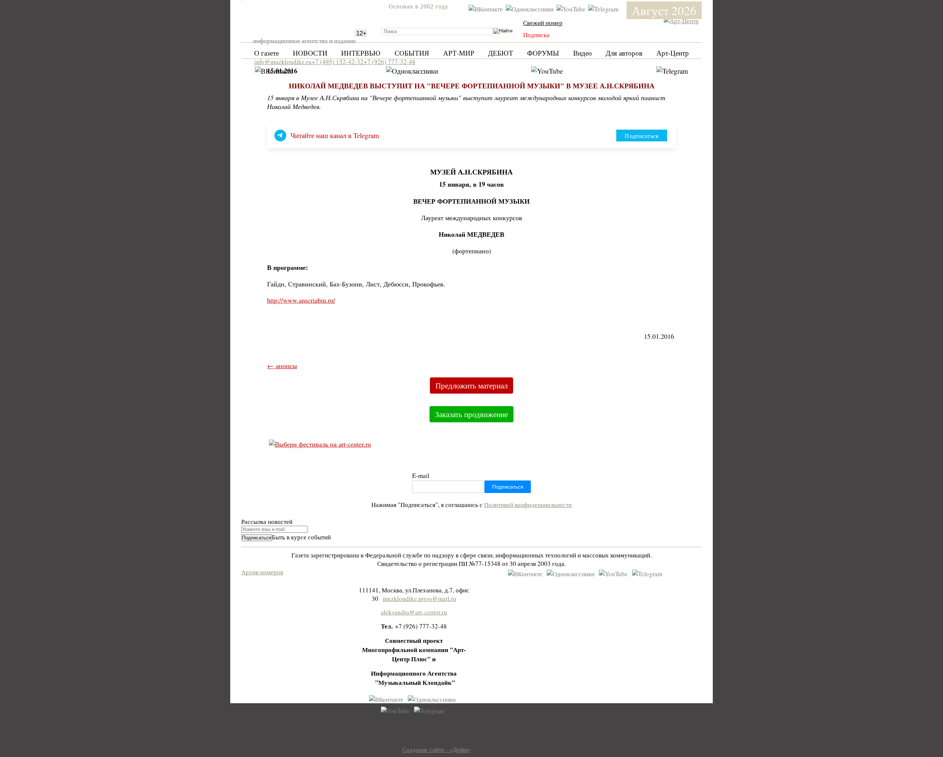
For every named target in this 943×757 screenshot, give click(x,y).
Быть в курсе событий (301, 537)
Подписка (536, 35)
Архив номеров (262, 572)
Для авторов (624, 52)
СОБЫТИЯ (412, 52)
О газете (266, 52)
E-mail (421, 475)
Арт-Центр (672, 52)
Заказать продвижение (471, 414)
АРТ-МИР (458, 52)
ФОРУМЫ (543, 52)
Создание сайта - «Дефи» (436, 749)
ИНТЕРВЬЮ (361, 52)
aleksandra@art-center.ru (414, 612)
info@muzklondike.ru (283, 61)
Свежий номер (542, 22)
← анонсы (282, 365)
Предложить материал (471, 385)
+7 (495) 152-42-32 (338, 61)
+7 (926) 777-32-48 (390, 61)
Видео (582, 52)
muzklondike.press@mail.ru (419, 598)
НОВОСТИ (310, 52)
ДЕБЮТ (500, 52)
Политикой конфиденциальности (528, 504)
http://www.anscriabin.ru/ (301, 300)
